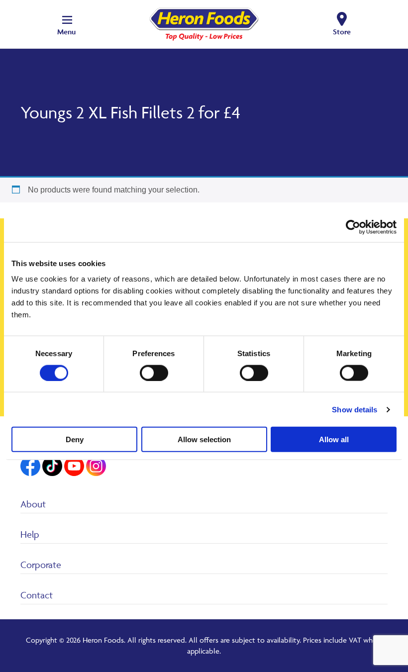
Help (29, 534)
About (33, 504)
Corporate (40, 565)
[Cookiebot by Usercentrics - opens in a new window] (353, 226)
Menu (66, 31)
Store (342, 31)
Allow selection (204, 439)
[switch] (154, 373)
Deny (75, 439)
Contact (36, 595)
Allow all (334, 439)
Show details (354, 409)
